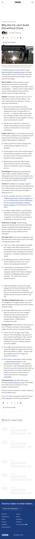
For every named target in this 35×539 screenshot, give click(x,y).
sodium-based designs (13, 361)
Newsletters (4, 524)
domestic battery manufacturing (13, 72)
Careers (3, 519)
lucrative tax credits (20, 178)
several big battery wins (16, 382)
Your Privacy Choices (20, 524)
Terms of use (19, 521)
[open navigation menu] (3, 2)
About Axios (4, 514)
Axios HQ (18, 516)
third (24, 143)
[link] (3, 37)
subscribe (9, 398)
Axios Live (18, 514)
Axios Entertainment (6, 527)
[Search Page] (32, 2)
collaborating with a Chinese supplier (17, 198)
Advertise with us (5, 516)
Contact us (4, 521)
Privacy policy (19, 519)
